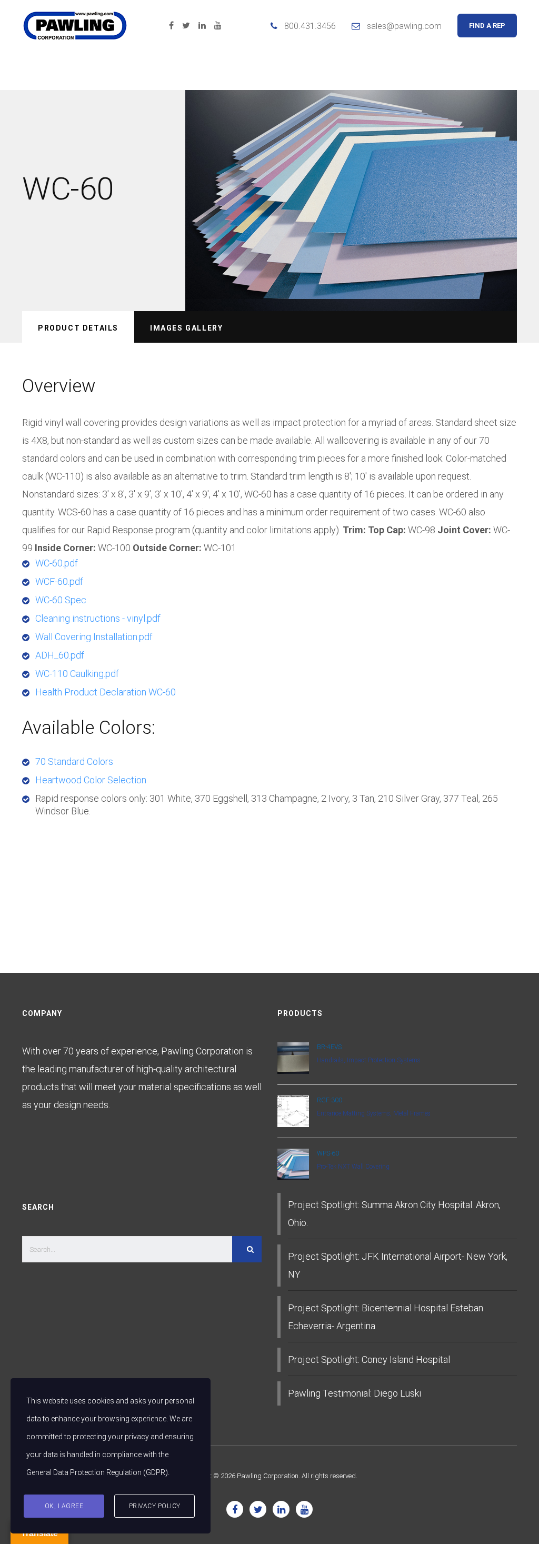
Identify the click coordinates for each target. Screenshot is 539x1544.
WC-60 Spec (60, 599)
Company (43, 70)
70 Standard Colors (74, 761)
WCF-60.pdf (59, 581)
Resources (179, 70)
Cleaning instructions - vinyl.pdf (98, 618)
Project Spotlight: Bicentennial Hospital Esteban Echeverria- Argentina (385, 1316)
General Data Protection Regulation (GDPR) (97, 1472)
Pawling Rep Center (271, 70)
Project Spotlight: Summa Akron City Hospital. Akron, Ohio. (394, 1213)
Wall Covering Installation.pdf (94, 636)
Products (109, 70)
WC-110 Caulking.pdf (77, 673)
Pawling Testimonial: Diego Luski (354, 1393)
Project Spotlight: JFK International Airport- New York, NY (397, 1265)
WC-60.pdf (56, 563)
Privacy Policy (155, 1506)
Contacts (441, 70)
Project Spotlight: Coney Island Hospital (369, 1359)
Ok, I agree (64, 1506)
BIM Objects (368, 70)
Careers (505, 70)
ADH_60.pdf (59, 655)
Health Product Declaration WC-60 (105, 692)
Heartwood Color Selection (90, 779)
